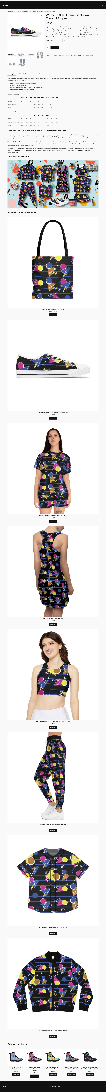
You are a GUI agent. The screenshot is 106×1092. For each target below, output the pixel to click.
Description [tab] (12, 74)
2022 (66, 55)
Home (8, 11)
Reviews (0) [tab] (37, 74)
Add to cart (55, 47)
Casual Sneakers (27, 11)
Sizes (47, 40)
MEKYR (5, 5)
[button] (42, 16)
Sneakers (82, 55)
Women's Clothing (15, 11)
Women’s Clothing (89, 55)
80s (68, 55)
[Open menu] (102, 5)
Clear (65, 40)
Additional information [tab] (24, 74)
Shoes (21, 11)
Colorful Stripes (73, 55)
